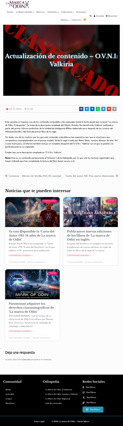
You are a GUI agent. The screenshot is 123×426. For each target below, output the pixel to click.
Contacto (76, 20)
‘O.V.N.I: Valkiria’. (53, 153)
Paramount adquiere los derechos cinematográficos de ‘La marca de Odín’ (31, 307)
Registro (112, 16)
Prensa (64, 20)
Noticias (40, 12)
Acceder (100, 16)
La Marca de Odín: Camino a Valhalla (61, 394)
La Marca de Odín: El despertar (58, 390)
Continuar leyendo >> (21, 255)
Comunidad (66, 12)
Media (8, 390)
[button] (81, 109)
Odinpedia (52, 12)
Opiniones (81, 12)
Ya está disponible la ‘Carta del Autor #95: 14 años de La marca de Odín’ (32, 235)
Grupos (9, 399)
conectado (26, 359)
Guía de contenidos (53, 403)
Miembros (10, 403)
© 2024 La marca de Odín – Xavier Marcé (70, 421)
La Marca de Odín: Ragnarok (57, 399)
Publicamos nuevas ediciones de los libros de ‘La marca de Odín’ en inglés (89, 235)
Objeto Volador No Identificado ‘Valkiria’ (83, 125)
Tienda (10, 12)
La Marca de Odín (24, 12)
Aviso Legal (39, 421)
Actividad (10, 394)
